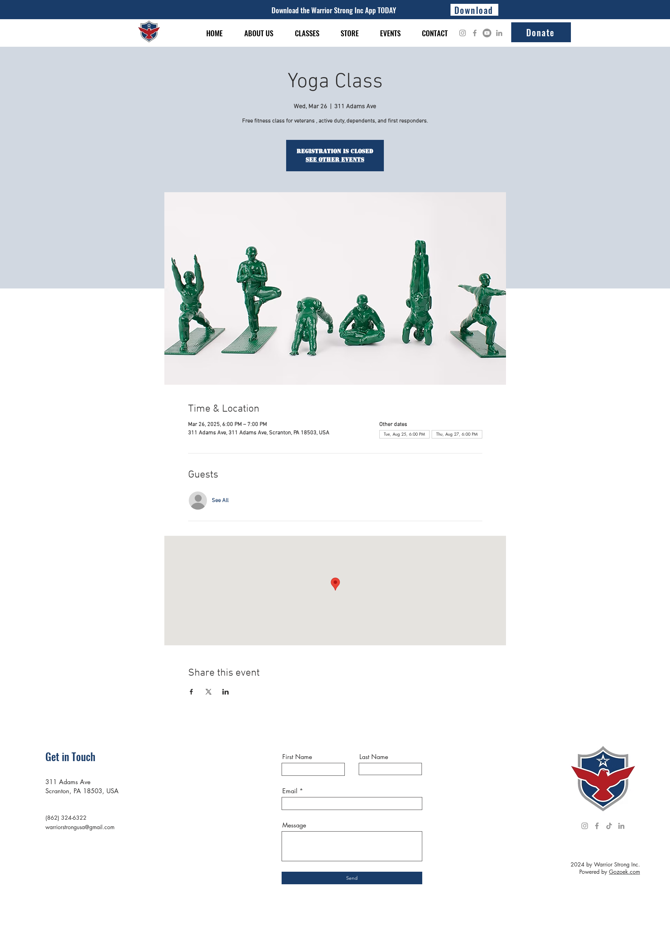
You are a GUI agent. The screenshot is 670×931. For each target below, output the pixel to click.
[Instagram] (462, 33)
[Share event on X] (208, 692)
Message (294, 825)
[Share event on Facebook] (191, 692)
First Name (297, 756)
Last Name (373, 756)
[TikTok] (609, 825)
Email (289, 791)
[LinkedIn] (499, 33)
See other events (335, 159)
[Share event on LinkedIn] (225, 692)
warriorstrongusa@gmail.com (79, 827)
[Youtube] (487, 33)
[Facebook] (474, 33)
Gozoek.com (624, 872)
